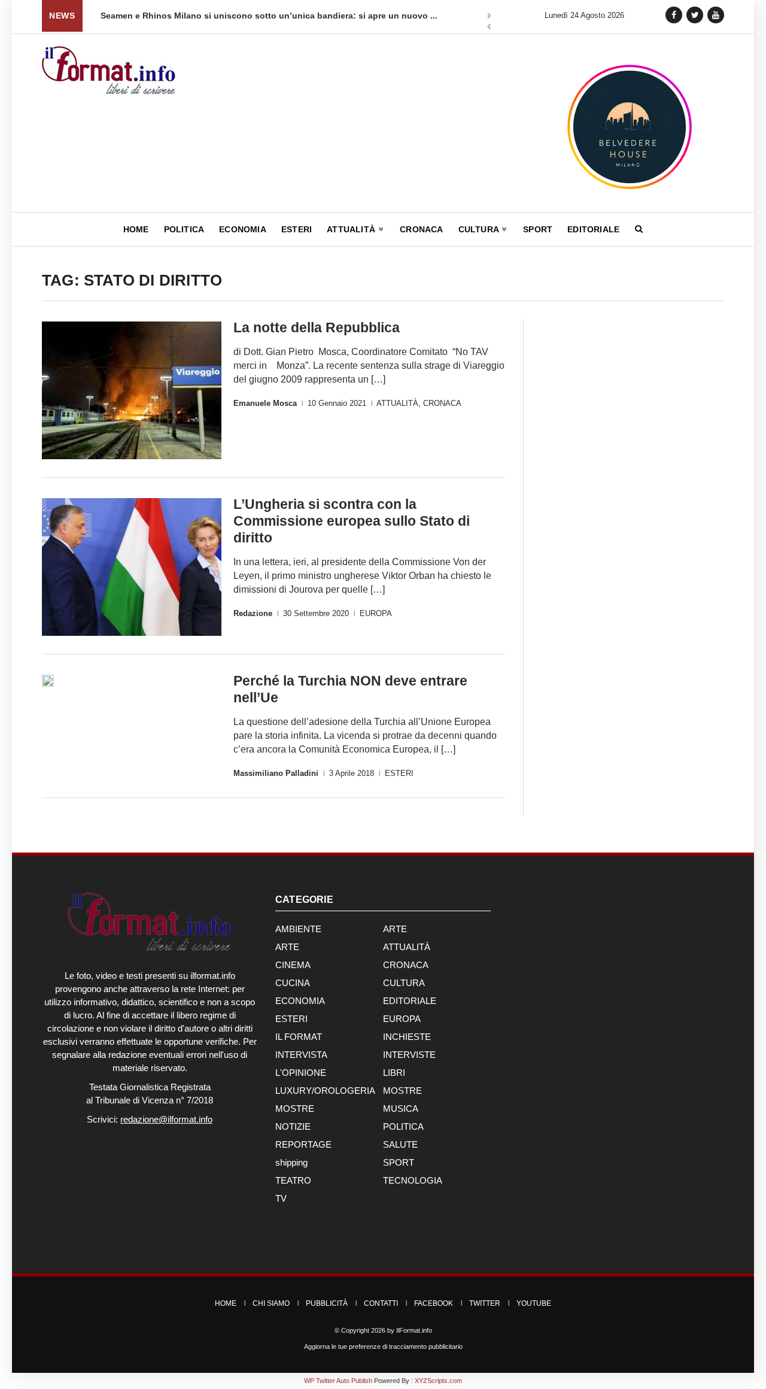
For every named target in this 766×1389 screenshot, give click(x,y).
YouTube (533, 1303)
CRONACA (442, 403)
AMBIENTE (298, 929)
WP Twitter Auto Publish (338, 1380)
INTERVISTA (301, 1055)
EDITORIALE (409, 1001)
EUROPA (376, 613)
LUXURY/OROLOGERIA (325, 1090)
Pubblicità (327, 1303)
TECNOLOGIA (412, 1180)
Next (489, 17)
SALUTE (400, 1144)
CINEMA (293, 965)
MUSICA (400, 1108)
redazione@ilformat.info (166, 1119)
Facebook (433, 1303)
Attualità (352, 229)
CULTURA (404, 983)
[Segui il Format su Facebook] (673, 14)
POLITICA (403, 1126)
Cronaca (421, 229)
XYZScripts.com (438, 1380)
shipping (291, 1162)
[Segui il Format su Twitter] (694, 14)
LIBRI (394, 1072)
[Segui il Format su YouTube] (715, 14)
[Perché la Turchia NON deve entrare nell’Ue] (48, 681)
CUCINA (292, 983)
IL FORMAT (298, 1037)
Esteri (296, 229)
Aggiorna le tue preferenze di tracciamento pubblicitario (383, 1346)
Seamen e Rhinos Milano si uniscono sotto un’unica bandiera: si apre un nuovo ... (269, 15)
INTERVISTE (409, 1055)
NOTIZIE (293, 1126)
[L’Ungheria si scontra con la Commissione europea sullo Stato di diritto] (131, 567)
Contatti (381, 1303)
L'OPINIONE (300, 1072)
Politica (184, 229)
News (62, 15)
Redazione (252, 613)
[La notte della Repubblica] (131, 390)
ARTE (395, 929)
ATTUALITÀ (397, 403)
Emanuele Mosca (265, 403)
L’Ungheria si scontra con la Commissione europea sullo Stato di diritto (351, 520)
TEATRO (293, 1180)
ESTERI (399, 773)
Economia (242, 229)
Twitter (484, 1303)
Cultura (479, 229)
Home (136, 229)
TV (281, 1198)
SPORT (398, 1162)
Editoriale (593, 229)
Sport (537, 229)
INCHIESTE (407, 1037)
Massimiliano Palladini (275, 773)
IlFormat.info (414, 1330)
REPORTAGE (303, 1144)
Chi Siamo (271, 1303)
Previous (489, 28)
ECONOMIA (300, 1001)
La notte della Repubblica (316, 327)
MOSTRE (402, 1090)
